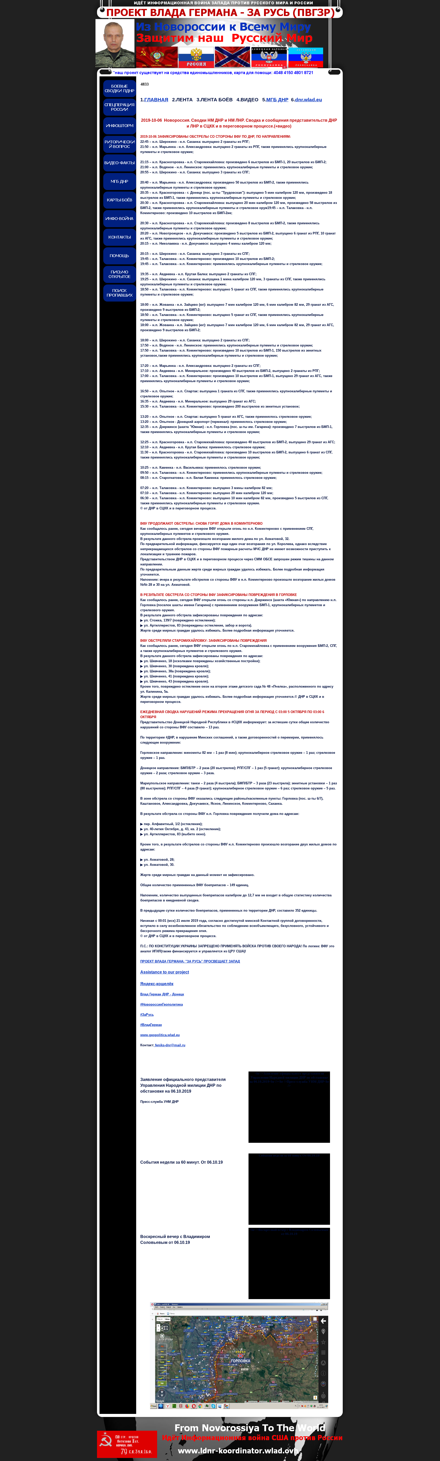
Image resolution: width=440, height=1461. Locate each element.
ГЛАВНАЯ (156, 99)
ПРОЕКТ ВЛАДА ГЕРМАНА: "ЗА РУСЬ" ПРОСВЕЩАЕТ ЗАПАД (190, 961)
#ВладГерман (151, 1025)
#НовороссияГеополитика (161, 1004)
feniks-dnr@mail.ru (169, 1045)
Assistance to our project (164, 972)
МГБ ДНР (277, 99)
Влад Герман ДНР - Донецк (162, 994)
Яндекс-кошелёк (156, 984)
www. (160, 1035)
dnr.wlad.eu (308, 99)
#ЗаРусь (147, 1015)
